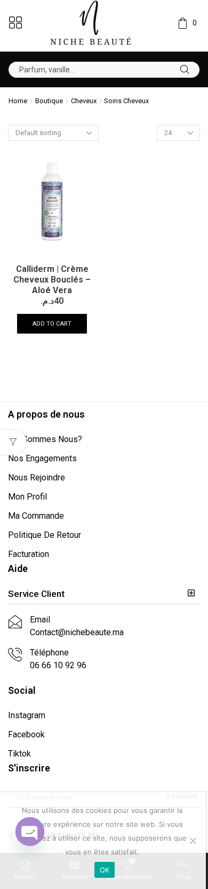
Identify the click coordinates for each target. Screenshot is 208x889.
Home (18, 101)
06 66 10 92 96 (58, 665)
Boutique (49, 101)
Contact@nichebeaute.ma (77, 632)
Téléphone (49, 652)
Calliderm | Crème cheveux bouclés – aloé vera (52, 279)
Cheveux (84, 101)
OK (105, 870)
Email (40, 619)
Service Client (36, 593)
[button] (104, 594)
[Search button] (184, 70)
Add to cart (52, 323)
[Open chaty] (29, 831)
